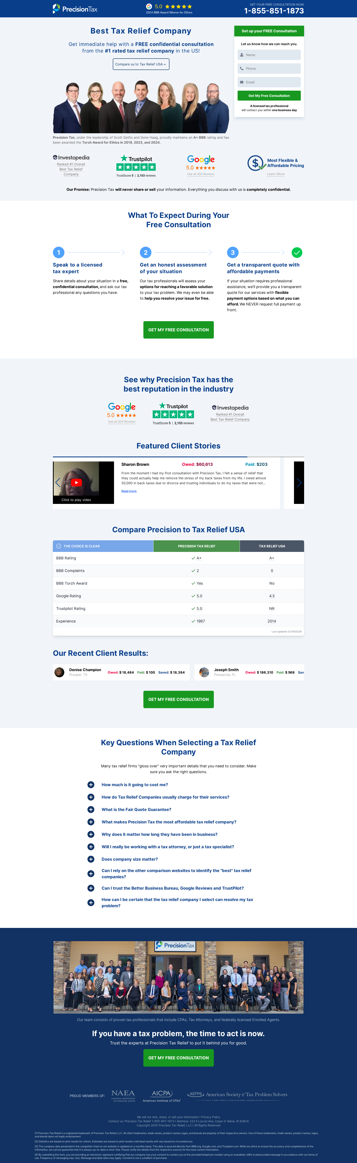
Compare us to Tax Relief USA (139, 64)
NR (272, 608)
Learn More (276, 174)
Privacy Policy (210, 1117)
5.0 (199, 596)
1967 (201, 621)
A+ (199, 558)
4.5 (272, 596)
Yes (200, 583)
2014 (272, 621)
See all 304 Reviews (200, 174)
